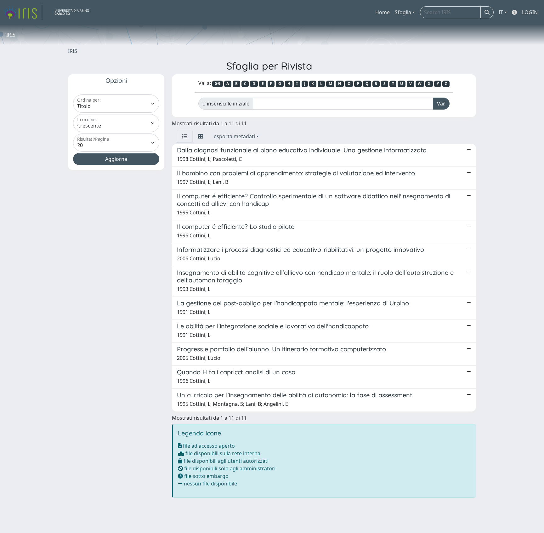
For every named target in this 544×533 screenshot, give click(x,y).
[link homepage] (23, 12)
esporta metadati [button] (234, 136)
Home (382, 12)
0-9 (217, 83)
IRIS (72, 51)
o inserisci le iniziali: (225, 103)
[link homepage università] (74, 12)
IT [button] (501, 12)
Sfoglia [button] (403, 12)
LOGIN (530, 12)
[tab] (185, 136)
